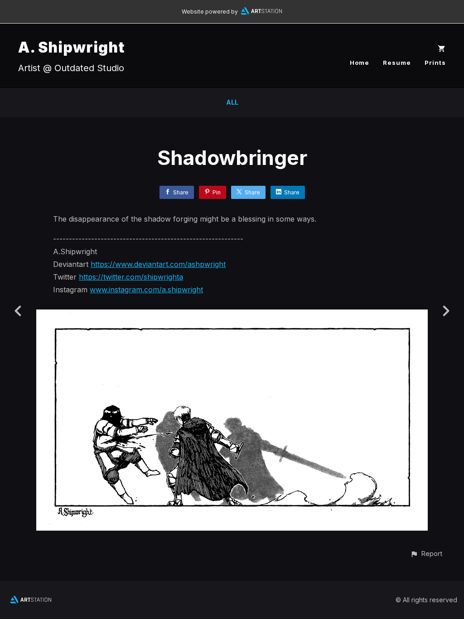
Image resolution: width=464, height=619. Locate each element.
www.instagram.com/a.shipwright (146, 289)
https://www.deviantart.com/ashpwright (158, 264)
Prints (435, 62)
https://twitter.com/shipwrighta (131, 276)
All (232, 102)
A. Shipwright (71, 47)
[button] (426, 553)
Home (359, 62)
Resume (397, 62)
